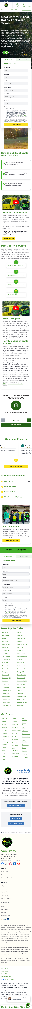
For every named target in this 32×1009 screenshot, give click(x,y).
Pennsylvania (26, 734)
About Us (4, 889)
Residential (10, 59)
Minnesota (15, 736)
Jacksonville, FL (6, 693)
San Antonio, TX (22, 681)
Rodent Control (12, 275)
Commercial (24, 59)
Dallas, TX (5, 662)
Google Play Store (17, 823)
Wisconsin (25, 757)
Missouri (14, 742)
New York (15, 756)
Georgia (4, 750)
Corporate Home (6, 915)
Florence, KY (5, 675)
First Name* (7, 67)
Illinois (4, 753)
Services (4, 868)
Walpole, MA (21, 699)
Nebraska (15, 745)
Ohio (23, 728)
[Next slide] (29, 420)
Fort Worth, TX (6, 678)
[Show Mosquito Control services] (29, 486)
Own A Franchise (6, 898)
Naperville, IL (21, 650)
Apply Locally (5, 895)
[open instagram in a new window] (10, 864)
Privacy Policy (24, 115)
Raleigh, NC (20, 672)
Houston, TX (5, 684)
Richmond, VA (21, 678)
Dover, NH (5, 672)
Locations (7, 832)
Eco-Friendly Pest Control (15, 265)
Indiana (4, 756)
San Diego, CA (21, 684)
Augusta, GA (5, 635)
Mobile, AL (20, 647)
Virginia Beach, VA (22, 696)
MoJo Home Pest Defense (13, 497)
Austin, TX (5, 641)
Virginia (24, 754)
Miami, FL (20, 641)
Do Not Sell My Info (6, 976)
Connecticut (5, 736)
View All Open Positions (11, 540)
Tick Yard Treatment (13, 285)
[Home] (2, 832)
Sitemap (3, 912)
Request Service (16, 425)
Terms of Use (4, 968)
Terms (17, 115)
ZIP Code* (6, 100)
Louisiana (15, 724)
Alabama (4, 718)
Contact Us (4, 892)
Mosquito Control (13, 294)
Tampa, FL (20, 690)
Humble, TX (5, 687)
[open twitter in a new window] (6, 864)
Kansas (14, 718)
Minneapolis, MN (22, 644)
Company (4, 882)
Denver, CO (5, 666)
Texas (24, 748)
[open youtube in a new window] (18, 864)
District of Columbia (5, 743)
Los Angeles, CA (6, 705)
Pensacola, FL (21, 669)
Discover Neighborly (15, 805)
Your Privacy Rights (9, 979)
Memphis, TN (21, 638)
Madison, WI (20, 632)
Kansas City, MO (6, 696)
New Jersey (15, 753)
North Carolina (24, 719)
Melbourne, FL (21, 635)
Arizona (4, 724)
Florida (4, 747)
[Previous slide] (3, 420)
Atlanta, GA (5, 632)
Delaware (4, 739)
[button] (11, 10)
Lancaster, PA (6, 699)
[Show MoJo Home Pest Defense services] (29, 497)
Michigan (14, 733)
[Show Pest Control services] (29, 481)
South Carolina (24, 741)
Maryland (15, 727)
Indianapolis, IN (6, 690)
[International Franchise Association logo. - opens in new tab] (3, 919)
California (5, 730)
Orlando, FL (20, 662)
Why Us (3, 886)
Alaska (4, 721)
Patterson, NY (21, 666)
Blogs (3, 906)
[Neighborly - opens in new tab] (24, 771)
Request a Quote (16, 124)
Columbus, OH (6, 659)
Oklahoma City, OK (22, 659)
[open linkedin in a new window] (14, 864)
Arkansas (4, 727)
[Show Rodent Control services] (29, 492)
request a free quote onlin (15, 384)
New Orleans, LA (22, 656)
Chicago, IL (5, 653)
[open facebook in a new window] (2, 864)
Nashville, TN (21, 653)
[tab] (8, 59)
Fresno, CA (5, 681)
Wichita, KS (20, 705)
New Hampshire (15, 749)
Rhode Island (26, 737)
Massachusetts (16, 730)
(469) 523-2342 (10, 851)
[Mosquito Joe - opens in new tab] (8, 771)
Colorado (4, 733)
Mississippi (15, 739)
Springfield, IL (21, 687)
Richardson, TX (21, 675)
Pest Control (8, 481)
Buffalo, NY (5, 647)
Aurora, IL (5, 638)
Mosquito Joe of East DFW (17, 832)
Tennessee (25, 745)
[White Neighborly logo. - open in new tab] (5, 1)
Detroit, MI (5, 669)
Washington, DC (22, 702)
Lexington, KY (6, 702)
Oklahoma (25, 731)
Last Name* (7, 74)
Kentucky (14, 721)
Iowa (3, 759)
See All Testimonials (16, 466)
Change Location (26, 10)
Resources (5, 902)
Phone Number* (8, 87)
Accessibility (4, 973)
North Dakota (24, 724)
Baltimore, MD (6, 644)
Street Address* (8, 94)
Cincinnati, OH (6, 656)
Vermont (24, 751)
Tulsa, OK (20, 693)
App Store (17, 818)
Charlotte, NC (6, 650)
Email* (5, 80)
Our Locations (5, 909)
